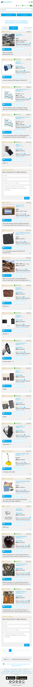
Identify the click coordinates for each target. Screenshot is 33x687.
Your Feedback (6, 671)
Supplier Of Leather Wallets (22, 327)
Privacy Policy (4, 673)
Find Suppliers (24, 14)
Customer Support (27, 673)
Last (12, 653)
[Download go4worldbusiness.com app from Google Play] (21, 678)
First (4, 650)
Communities (13, 669)
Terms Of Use (26, 671)
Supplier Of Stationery (21, 73)
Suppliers (13, 28)
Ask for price (19, 66)
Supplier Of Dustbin (20, 465)
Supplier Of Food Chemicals (22, 216)
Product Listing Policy (15, 673)
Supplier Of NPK (19, 101)
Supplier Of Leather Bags (21, 299)
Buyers (5, 28)
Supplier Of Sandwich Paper (22, 493)
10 (6, 653)
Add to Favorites (19, 49)
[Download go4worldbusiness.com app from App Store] (11, 678)
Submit (27, 198)
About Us (6, 669)
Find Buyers (9, 14)
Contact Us (25, 669)
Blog (20, 669)
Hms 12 (10, 659)
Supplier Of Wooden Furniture (23, 603)
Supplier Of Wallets (20, 156)
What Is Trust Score (17, 671)
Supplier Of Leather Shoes (22, 354)
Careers (16, 674)
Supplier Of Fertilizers (21, 128)
